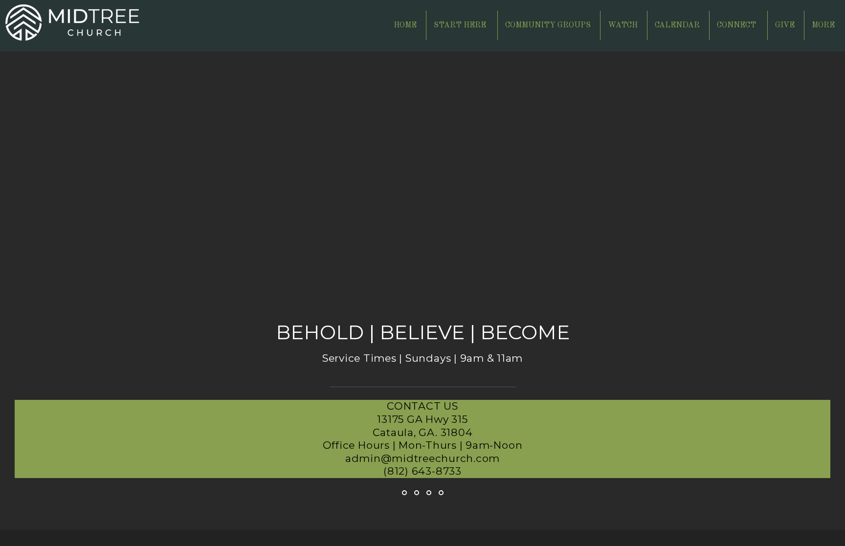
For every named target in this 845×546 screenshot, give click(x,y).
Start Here (461, 25)
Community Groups (548, 25)
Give (785, 25)
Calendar (677, 25)
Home (405, 25)
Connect (737, 25)
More (824, 25)
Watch (623, 25)
